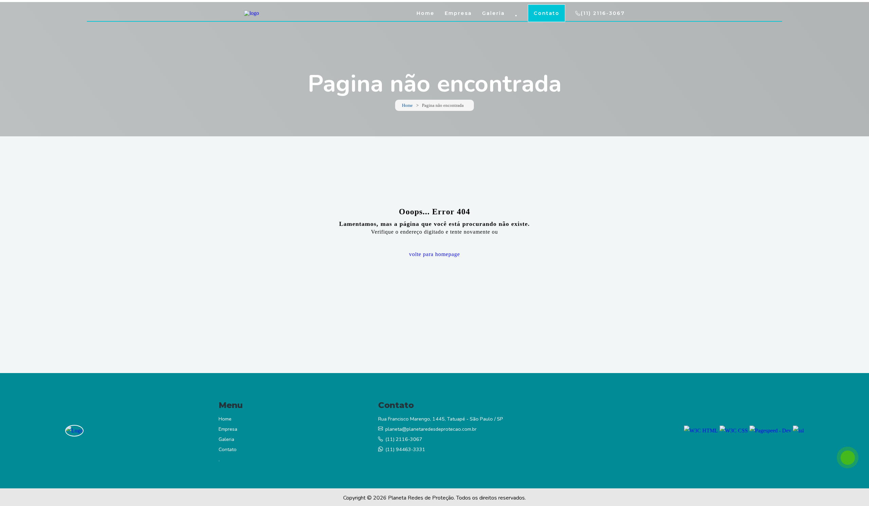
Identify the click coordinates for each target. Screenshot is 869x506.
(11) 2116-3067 (603, 13)
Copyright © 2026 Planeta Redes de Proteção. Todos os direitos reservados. (434, 498)
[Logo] (74, 430)
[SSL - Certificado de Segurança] (798, 431)
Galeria (493, 13)
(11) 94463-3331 (405, 449)
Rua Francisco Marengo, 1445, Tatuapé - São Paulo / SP (440, 418)
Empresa (458, 13)
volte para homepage (434, 254)
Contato (546, 13)
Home (425, 13)
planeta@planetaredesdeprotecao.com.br (431, 429)
